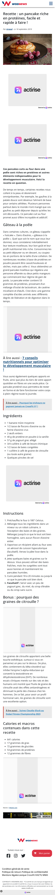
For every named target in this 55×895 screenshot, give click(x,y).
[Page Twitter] (23, 856)
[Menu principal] (50, 3)
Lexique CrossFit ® (28, 875)
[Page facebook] (8, 856)
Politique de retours (11, 872)
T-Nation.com (13, 808)
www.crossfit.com (27, 888)
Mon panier (44, 853)
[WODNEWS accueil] (14, 3)
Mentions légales (10, 875)
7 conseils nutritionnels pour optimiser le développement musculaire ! (27, 364)
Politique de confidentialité (35, 872)
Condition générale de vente (15, 868)
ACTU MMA (42, 875)
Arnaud (9, 29)
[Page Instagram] (16, 856)
